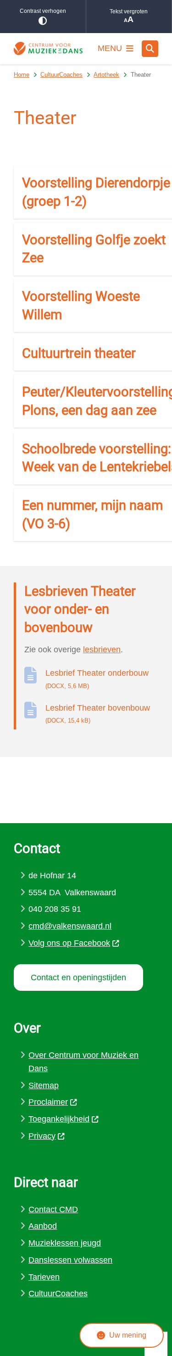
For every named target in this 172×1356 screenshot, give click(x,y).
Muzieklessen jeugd (64, 1243)
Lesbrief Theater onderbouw (97, 678)
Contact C (46, 1209)
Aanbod (42, 1226)
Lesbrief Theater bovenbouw (97, 713)
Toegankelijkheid (58, 1119)
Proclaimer (48, 1102)
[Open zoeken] (150, 48)
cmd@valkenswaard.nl (69, 926)
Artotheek (106, 74)
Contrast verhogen (43, 11)
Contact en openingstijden (78, 977)
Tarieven (44, 1277)
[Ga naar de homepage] (48, 48)
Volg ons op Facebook (69, 943)
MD (71, 1209)
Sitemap (43, 1085)
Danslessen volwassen (70, 1260)
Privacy (41, 1136)
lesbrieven (102, 649)
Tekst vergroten (129, 11)
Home (21, 74)
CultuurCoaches (61, 74)
